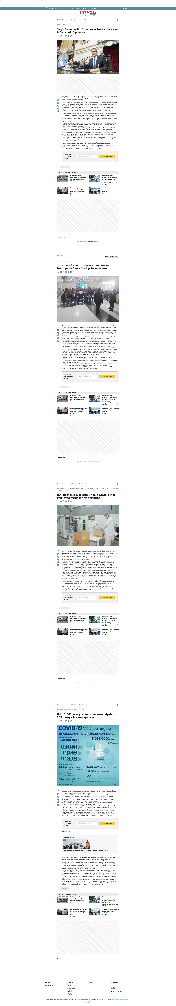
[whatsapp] (61, 36)
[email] (68, 36)
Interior (62, 8)
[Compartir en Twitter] (66, 36)
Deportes (51, 8)
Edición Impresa (126, 8)
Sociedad (94, 8)
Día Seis (56, 8)
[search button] (46, 8)
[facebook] (63, 36)
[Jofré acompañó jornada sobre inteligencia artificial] (94, 190)
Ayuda (128, 999)
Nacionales (77, 8)
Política (89, 8)
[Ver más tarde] (58, 36)
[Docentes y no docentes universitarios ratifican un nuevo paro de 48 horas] (62, 190)
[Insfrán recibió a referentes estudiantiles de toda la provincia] (62, 178)
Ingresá (128, 14)
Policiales (83, 8)
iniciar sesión (84, 241)
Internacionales (69, 8)
